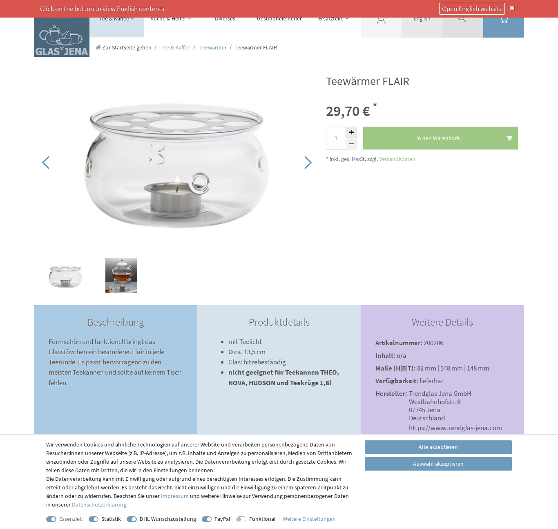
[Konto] (381, 18)
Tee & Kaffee (114, 18)
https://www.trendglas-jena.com (455, 427)
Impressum (175, 496)
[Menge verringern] (351, 144)
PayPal (222, 518)
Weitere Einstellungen (309, 518)
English (422, 18)
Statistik (111, 518)
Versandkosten (396, 159)
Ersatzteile (331, 18)
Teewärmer (212, 47)
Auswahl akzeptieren (438, 463)
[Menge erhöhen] (351, 132)
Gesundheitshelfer (279, 18)
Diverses (225, 18)
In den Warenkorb (438, 138)
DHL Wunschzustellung (168, 518)
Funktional (262, 518)
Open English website (472, 8)
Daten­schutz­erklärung (99, 504)
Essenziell (71, 518)
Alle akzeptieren (438, 447)
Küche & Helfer (168, 18)
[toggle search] (462, 18)
